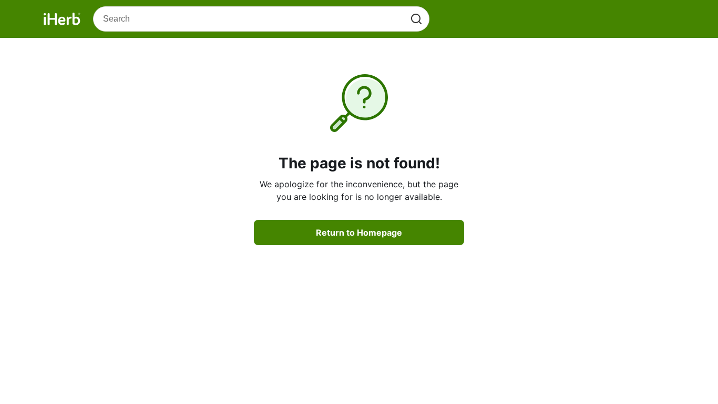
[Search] (416, 18)
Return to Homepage (359, 232)
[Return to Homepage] (62, 19)
